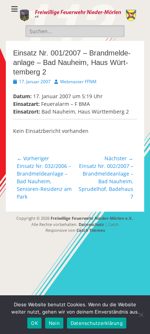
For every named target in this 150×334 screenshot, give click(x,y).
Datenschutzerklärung (97, 323)
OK (34, 323)
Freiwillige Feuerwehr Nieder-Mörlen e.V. (92, 218)
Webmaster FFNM (78, 81)
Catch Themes (90, 230)
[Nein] (141, 314)
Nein (54, 323)
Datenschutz (91, 224)
